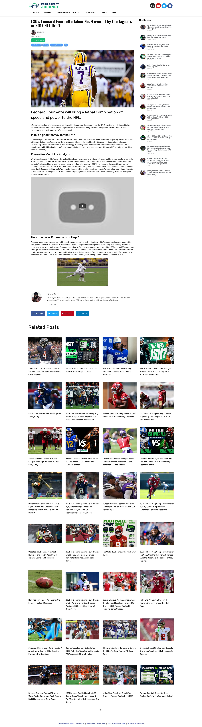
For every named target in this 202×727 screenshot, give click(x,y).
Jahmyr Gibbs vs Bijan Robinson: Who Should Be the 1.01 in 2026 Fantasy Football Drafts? (159, 137)
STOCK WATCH (91, 13)
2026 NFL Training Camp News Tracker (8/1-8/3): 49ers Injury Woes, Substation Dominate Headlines (157, 507)
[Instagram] (152, 5)
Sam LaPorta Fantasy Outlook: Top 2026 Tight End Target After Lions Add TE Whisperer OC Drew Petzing (82, 651)
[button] (38, 313)
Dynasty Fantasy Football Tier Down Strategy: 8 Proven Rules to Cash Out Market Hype (159, 172)
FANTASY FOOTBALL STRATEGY (68, 13)
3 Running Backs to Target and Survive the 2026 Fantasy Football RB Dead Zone (119, 651)
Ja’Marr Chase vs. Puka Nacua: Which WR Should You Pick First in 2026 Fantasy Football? (159, 117)
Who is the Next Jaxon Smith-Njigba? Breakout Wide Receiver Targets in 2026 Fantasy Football (159, 56)
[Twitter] (164, 5)
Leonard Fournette (56, 45)
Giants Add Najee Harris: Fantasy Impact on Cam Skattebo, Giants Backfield (158, 46)
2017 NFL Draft (36, 45)
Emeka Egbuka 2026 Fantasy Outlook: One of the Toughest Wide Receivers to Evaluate (156, 651)
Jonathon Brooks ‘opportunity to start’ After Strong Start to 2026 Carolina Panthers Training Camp (45, 651)
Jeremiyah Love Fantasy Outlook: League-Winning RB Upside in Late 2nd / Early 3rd (158, 106)
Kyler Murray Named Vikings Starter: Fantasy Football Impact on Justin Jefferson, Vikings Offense (159, 127)
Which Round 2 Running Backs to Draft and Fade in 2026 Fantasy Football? (157, 85)
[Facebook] (170, 5)
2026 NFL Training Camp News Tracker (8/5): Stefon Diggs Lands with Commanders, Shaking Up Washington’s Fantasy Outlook (158, 161)
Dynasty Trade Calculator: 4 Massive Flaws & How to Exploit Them (159, 36)
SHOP (114, 13)
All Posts (52, 305)
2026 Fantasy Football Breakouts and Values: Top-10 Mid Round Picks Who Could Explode (159, 27)
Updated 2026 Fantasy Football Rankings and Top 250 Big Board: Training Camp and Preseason (42, 555)
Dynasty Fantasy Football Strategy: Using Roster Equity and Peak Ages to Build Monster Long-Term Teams (44, 696)
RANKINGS (47, 13)
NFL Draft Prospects (38, 40)
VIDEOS (105, 13)
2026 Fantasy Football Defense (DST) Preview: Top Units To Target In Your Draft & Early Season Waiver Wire (159, 75)
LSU (65, 45)
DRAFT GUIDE (35, 13)
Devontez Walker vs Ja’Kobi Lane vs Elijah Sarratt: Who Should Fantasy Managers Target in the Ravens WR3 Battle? (159, 149)
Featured (46, 45)
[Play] (82, 206)
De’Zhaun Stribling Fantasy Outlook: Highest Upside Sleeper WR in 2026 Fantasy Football (159, 96)
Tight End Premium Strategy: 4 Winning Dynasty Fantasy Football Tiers (154, 603)
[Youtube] (158, 5)
